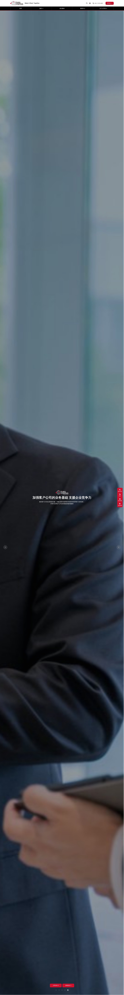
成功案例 (62, 8)
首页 (20, 8)
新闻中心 (82, 8)
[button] (5, 547)
